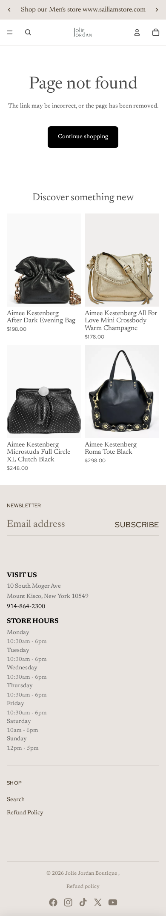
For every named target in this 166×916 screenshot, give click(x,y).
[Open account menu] (137, 32)
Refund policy (83, 886)
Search (16, 800)
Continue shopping (83, 137)
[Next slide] (156, 9)
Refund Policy (25, 813)
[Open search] (28, 32)
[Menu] (10, 32)
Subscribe (137, 524)
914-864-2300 (26, 607)
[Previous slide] (9, 9)
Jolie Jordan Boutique (91, 873)
